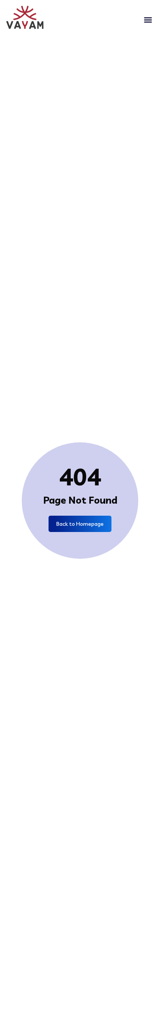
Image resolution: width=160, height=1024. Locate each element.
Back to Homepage (80, 523)
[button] (147, 20)
